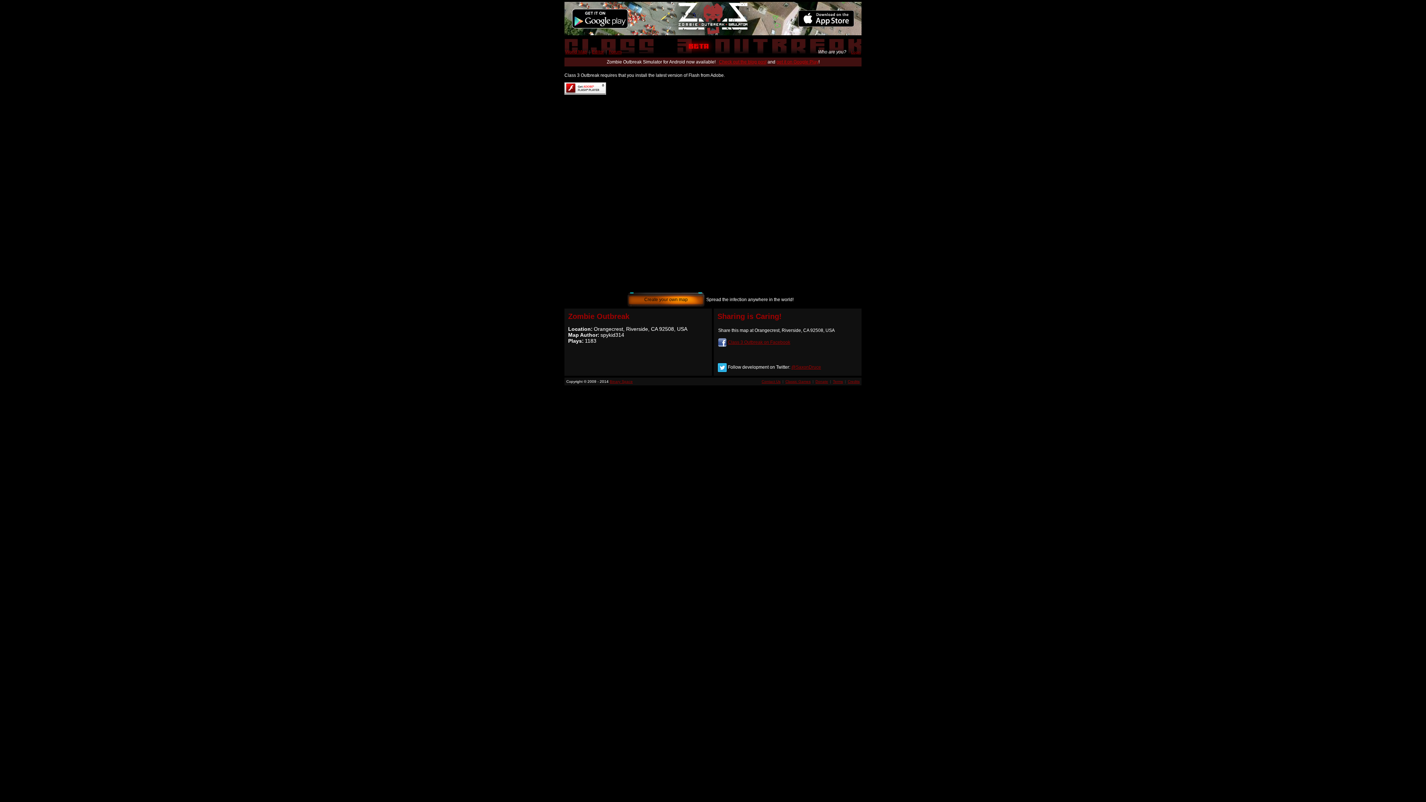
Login (856, 52)
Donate (821, 381)
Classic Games (798, 381)
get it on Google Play (797, 62)
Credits (854, 381)
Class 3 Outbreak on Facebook (759, 342)
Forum (615, 52)
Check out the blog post (742, 62)
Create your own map (666, 299)
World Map (576, 52)
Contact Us (771, 381)
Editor (598, 52)
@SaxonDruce (806, 367)
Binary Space (621, 381)
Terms (838, 381)
